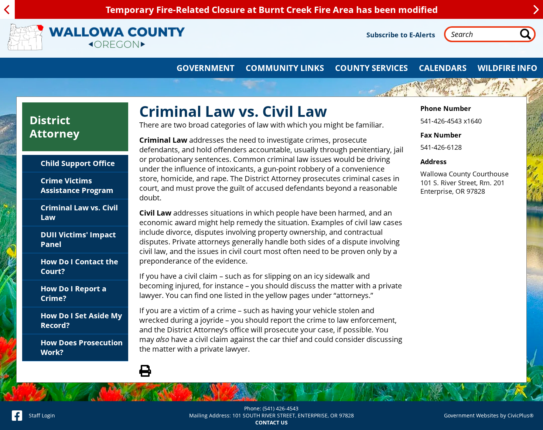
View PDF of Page (145, 370)
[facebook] (17, 415)
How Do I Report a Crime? (73, 293)
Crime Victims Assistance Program (77, 185)
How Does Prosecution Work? (82, 347)
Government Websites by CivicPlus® (489, 415)
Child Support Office (78, 163)
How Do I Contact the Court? (79, 266)
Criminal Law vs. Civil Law (79, 212)
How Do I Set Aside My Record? (81, 320)
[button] (205, 68)
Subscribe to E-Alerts (400, 34)
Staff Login (42, 415)
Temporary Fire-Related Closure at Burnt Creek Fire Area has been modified (272, 9)
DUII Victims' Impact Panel (78, 239)
